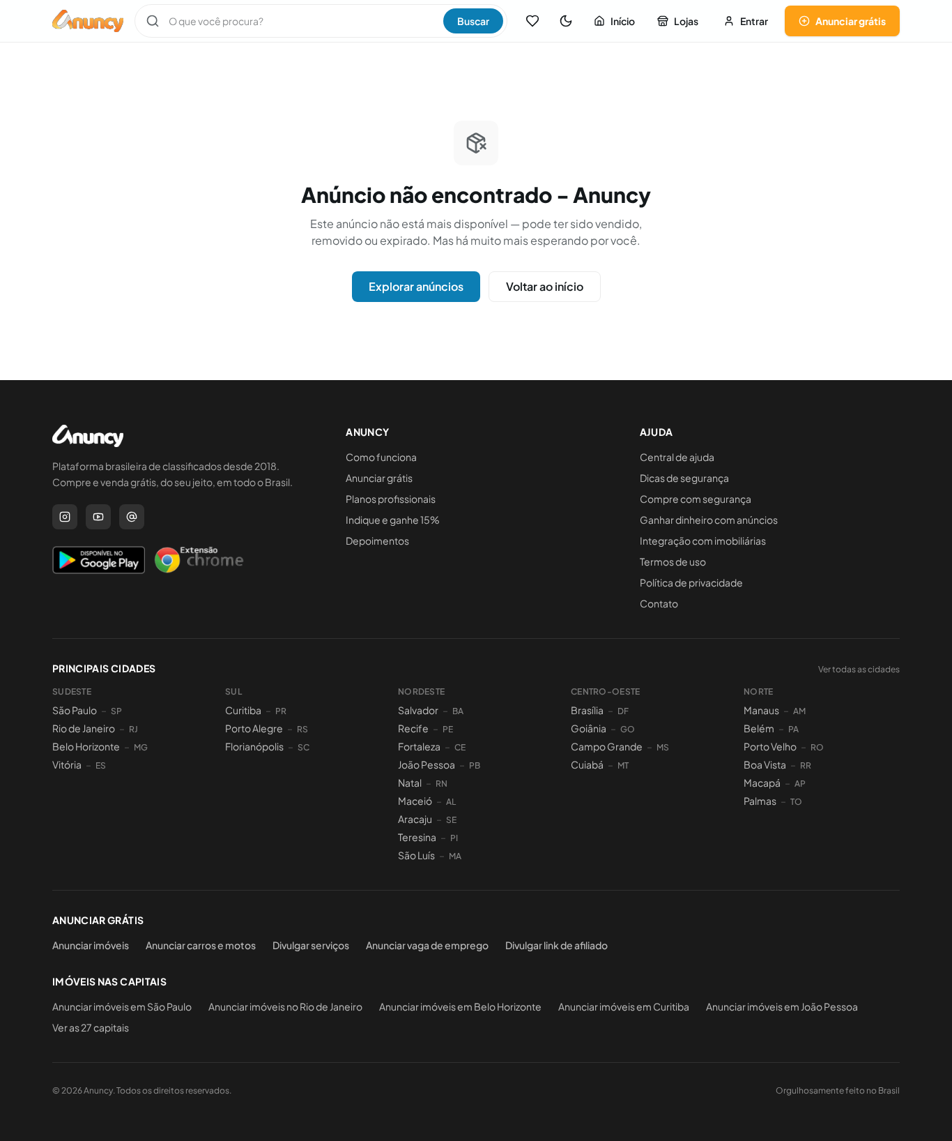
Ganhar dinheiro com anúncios (709, 519)
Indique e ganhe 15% (393, 519)
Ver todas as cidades (859, 669)
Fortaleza (419, 746)
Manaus (761, 710)
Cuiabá (587, 764)
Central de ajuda (677, 457)
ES (100, 765)
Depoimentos (377, 540)
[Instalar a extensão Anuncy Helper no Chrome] (198, 560)
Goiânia (588, 728)
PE (448, 729)
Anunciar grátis (850, 21)
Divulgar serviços (310, 945)
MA (455, 856)
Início (623, 21)
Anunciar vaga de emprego (427, 945)
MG (141, 747)
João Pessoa (426, 764)
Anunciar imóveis (90, 945)
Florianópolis (254, 746)
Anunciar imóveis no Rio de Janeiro (285, 1006)
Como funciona (381, 457)
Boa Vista (765, 764)
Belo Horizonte (86, 746)
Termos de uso (673, 561)
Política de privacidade (691, 582)
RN (441, 783)
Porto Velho (770, 746)
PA (793, 729)
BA (457, 711)
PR (280, 711)
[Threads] (131, 516)
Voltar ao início (544, 286)
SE (451, 820)
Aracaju (415, 819)
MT (623, 765)
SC (303, 747)
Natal (410, 782)
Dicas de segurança (684, 477)
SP (116, 711)
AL (451, 801)
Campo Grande (607, 746)
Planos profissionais (391, 498)
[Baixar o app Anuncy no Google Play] (98, 560)
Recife (413, 728)
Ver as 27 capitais (90, 1027)
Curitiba (243, 710)
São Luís (416, 855)
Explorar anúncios (416, 286)
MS (663, 747)
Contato (659, 603)
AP (800, 783)
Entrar (754, 21)
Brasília (587, 710)
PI (454, 838)
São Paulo (74, 710)
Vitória (67, 764)
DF (623, 711)
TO (796, 801)
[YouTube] (98, 516)
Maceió (415, 800)
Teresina (417, 837)
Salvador (418, 710)
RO (817, 747)
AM (799, 711)
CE (460, 747)
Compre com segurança (695, 498)
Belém (759, 728)
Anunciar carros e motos (201, 945)
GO (627, 729)
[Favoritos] (532, 21)
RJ (133, 729)
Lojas (686, 21)
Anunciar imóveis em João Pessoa (782, 1006)
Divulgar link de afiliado (556, 945)
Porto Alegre (254, 728)
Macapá (762, 782)
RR (805, 765)
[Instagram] (64, 516)
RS (302, 729)
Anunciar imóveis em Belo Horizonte (460, 1006)
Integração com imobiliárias (703, 540)
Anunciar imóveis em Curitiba (623, 1006)
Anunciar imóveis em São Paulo (122, 1006)
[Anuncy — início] (87, 21)
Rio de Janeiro (83, 728)
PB (474, 765)
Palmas (760, 800)
